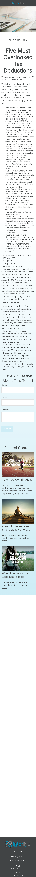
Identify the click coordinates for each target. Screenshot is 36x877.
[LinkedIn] (17, 851)
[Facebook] (14, 851)
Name (4, 385)
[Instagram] (21, 851)
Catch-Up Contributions (17, 479)
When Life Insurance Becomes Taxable (15, 575)
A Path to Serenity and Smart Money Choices (16, 528)
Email (4, 397)
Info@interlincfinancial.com (18, 860)
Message (6, 410)
